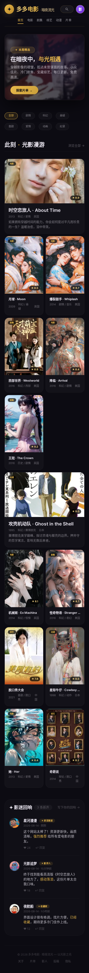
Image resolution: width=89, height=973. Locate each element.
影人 (44, 961)
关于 (21, 961)
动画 (45, 126)
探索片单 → (24, 90)
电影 (30, 20)
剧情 (28, 115)
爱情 (28, 126)
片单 (68, 20)
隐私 (68, 961)
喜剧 (11, 126)
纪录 (62, 126)
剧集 (39, 20)
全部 (11, 115)
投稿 (56, 961)
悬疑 (62, 115)
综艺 (49, 20)
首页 (20, 20)
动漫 (59, 20)
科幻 (45, 115)
